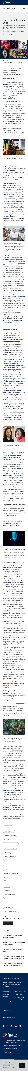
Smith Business (7, 886)
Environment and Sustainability (10, 835)
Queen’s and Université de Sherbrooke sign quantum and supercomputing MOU (14, 957)
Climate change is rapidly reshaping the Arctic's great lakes (14, 943)
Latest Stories (6, 991)
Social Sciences (7, 852)
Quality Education (7, 903)
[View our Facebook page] (3, 1026)
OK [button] (22, 1065)
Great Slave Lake (15, 628)
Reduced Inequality (7, 907)
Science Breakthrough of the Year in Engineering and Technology (13, 320)
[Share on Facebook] (11, 918)
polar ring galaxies (7, 610)
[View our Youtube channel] (11, 1026)
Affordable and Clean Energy (9, 894)
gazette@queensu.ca (9, 1017)
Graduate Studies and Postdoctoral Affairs (12, 873)
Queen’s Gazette (9, 8)
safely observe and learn (19, 777)
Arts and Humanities (8, 827)
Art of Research (20, 703)
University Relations (20, 991)
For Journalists (6, 1005)
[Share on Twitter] (14, 918)
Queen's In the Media (8, 1002)
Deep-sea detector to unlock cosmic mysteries (12, 950)
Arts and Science (7, 865)
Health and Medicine (8, 839)
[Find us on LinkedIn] (16, 1026)
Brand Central (18, 994)
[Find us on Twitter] (7, 1026)
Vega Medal (6, 259)
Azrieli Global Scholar (8, 287)
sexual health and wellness (17, 683)
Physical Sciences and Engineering (10, 848)
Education (6, 869)
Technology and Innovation (9, 856)
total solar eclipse (13, 766)
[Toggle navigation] (24, 8)
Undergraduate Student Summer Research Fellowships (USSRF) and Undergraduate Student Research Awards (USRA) (14, 790)
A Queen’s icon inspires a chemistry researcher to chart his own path (12, 964)
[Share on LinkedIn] (18, 918)
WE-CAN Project (14, 121)
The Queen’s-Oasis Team (10, 489)
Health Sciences (7, 877)
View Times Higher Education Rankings (12, 1045)
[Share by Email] (7, 918)
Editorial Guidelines (8, 999)
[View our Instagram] (20, 1026)
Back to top (7, 1052)
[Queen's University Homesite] (10, 1036)
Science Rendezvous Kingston (14, 101)
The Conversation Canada (9, 860)
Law (5, 881)
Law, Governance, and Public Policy (10, 843)
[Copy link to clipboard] (3, 918)
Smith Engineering (7, 890)
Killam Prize (6, 201)
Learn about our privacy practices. (9, 1067)
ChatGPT (14, 682)
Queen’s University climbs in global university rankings (12, 936)
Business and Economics (8, 831)
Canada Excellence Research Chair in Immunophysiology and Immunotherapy (13, 216)
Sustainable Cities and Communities (11, 911)
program (14, 281)
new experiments (19, 520)
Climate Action (7, 898)
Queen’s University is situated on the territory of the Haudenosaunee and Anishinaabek (12, 984)
